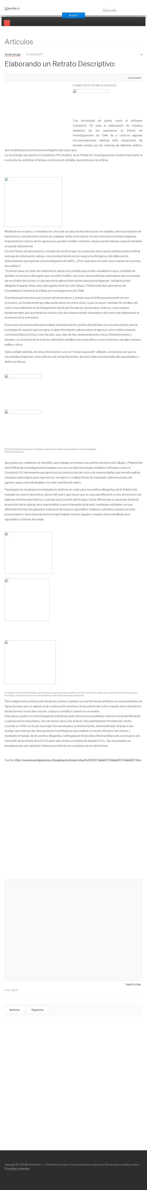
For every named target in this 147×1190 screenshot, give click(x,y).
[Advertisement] (37, 111)
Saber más (109, 9)
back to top (133, 984)
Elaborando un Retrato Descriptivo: (60, 64)
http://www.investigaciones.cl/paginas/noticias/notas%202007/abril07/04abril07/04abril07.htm (78, 760)
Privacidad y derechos (17, 1168)
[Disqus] (73, 827)
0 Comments (134, 78)
